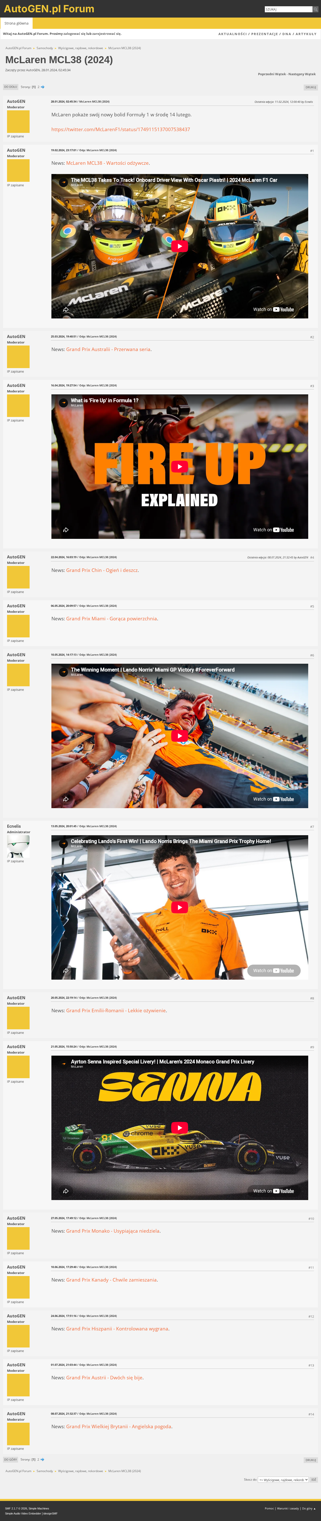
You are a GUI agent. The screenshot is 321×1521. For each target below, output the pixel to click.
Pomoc (269, 1508)
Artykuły (306, 34)
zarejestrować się (106, 33)
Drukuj (311, 87)
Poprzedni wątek (272, 74)
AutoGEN (16, 101)
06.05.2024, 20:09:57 (63, 606)
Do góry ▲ (309, 1508)
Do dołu (10, 87)
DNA (286, 34)
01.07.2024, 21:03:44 (63, 1365)
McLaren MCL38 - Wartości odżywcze (107, 163)
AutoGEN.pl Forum (49, 9)
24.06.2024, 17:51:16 (63, 1316)
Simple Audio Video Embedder (23, 1513)
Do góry (10, 1459)
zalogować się (74, 33)
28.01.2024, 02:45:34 (63, 101)
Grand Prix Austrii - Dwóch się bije (104, 1377)
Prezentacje (264, 34)
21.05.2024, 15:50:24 (63, 1046)
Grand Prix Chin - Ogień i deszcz (102, 570)
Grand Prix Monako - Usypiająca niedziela (112, 1231)
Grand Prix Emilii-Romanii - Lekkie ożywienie (116, 1010)
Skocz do (250, 1479)
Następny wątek (302, 74)
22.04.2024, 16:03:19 (63, 557)
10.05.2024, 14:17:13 (63, 654)
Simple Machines (39, 1508)
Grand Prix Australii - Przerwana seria (108, 349)
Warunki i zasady (288, 1508)
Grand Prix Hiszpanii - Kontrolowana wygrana (117, 1328)
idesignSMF (50, 1513)
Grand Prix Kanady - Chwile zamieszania (111, 1280)
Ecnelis (14, 826)
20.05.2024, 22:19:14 (63, 997)
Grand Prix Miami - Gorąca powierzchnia (111, 618)
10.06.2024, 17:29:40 (63, 1267)
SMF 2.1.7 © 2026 (16, 1508)
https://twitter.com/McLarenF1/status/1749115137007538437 (120, 129)
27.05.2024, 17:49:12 (63, 1218)
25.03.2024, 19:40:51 (63, 336)
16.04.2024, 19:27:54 (63, 385)
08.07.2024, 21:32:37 (63, 1413)
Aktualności (232, 34)
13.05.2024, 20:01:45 (63, 826)
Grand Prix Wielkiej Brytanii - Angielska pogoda (118, 1426)
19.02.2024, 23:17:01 (63, 150)
